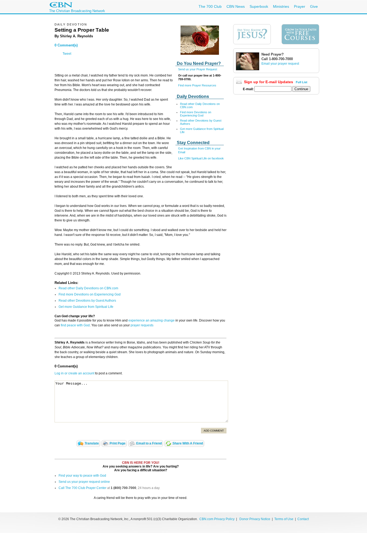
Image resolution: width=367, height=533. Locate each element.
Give (314, 6)
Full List (301, 82)
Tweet (67, 54)
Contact (303, 519)
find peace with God (75, 325)
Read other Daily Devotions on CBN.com (88, 288)
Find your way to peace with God (82, 475)
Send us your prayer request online (84, 482)
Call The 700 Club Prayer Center (82, 488)
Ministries (281, 6)
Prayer (299, 6)
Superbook (259, 6)
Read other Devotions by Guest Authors (87, 300)
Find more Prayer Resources (197, 85)
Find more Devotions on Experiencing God (195, 114)
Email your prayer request (280, 63)
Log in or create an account (74, 373)
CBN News (235, 6)
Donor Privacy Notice (254, 519)
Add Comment (214, 430)
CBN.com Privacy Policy (217, 519)
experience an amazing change (151, 320)
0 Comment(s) (66, 45)
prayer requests (142, 325)
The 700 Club (210, 6)
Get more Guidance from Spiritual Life (86, 307)
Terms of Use (284, 519)
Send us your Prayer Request (197, 69)
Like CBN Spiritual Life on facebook (201, 158)
